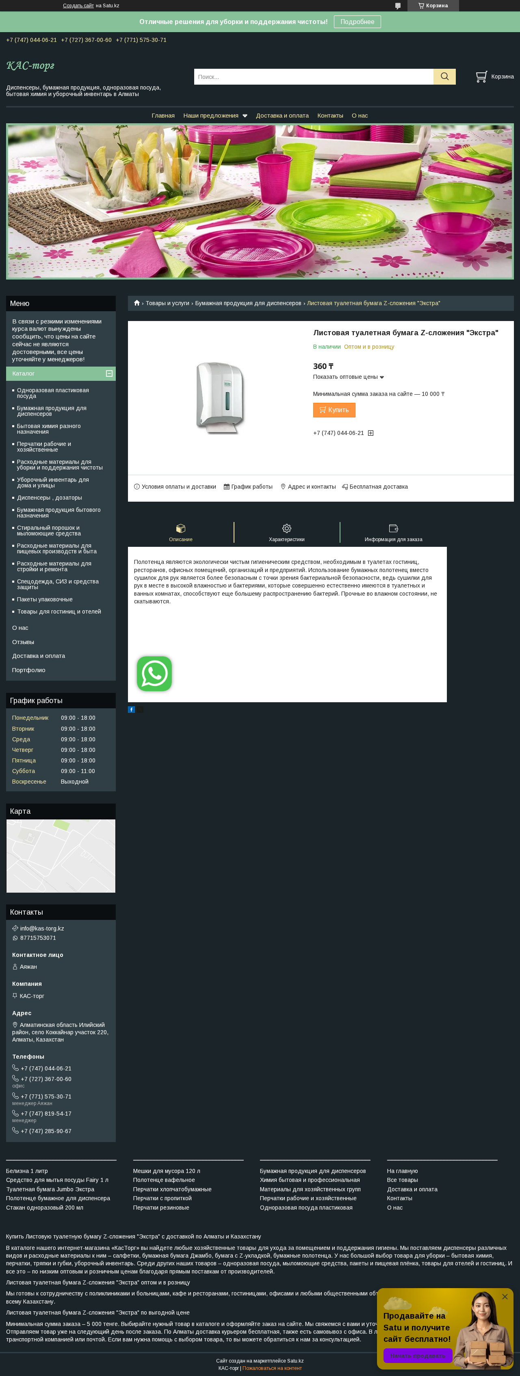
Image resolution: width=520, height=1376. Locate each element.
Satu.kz (295, 1361)
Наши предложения (210, 115)
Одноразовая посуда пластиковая (306, 1207)
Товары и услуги (167, 303)
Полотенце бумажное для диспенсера (58, 1198)
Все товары (402, 1180)
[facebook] (131, 711)
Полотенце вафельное (164, 1180)
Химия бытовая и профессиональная (310, 1180)
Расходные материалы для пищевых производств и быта (57, 548)
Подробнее (357, 21)
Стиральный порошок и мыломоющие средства (49, 530)
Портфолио (29, 669)
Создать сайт (78, 6)
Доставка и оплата (282, 115)
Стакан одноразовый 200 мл (44, 1207)
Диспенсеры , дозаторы (49, 497)
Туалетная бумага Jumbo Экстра (50, 1189)
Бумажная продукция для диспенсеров (248, 303)
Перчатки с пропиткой (162, 1198)
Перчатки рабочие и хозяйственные (44, 447)
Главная (163, 115)
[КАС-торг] (95, 66)
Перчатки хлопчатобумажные (172, 1189)
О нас (360, 115)
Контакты (330, 115)
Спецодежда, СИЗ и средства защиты (58, 584)
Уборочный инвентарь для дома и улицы (53, 482)
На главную (402, 1171)
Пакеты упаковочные (45, 599)
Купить (338, 409)
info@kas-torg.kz (42, 928)
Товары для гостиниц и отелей (59, 611)
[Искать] (444, 77)
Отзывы (23, 641)
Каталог (23, 373)
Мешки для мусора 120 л (166, 1171)
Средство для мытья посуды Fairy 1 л (57, 1180)
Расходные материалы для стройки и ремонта (54, 566)
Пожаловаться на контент (272, 1368)
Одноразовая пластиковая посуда (53, 393)
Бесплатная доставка (379, 486)
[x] (140, 711)
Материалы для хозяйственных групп (310, 1189)
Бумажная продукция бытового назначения (59, 513)
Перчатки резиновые (161, 1207)
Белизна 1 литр (27, 1171)
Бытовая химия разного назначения (49, 429)
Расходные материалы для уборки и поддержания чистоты (60, 465)
